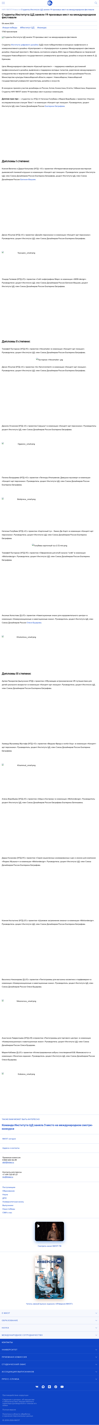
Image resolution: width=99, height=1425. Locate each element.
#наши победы (9, 27)
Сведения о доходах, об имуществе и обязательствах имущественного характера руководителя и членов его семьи (19, 1402)
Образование (8, 1191)
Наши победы (8, 1209)
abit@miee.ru (8, 1162)
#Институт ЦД (27, 27)
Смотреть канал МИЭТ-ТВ (49, 1246)
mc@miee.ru (7, 1177)
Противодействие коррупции (15, 1395)
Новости (16, 9)
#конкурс (42, 27)
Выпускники (7, 1205)
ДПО (4, 1198)
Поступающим (8, 1187)
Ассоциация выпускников (18, 1372)
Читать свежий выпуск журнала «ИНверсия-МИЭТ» (49, 1304)
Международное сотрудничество (22, 1335)
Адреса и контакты (10, 1148)
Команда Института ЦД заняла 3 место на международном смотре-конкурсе (47, 1126)
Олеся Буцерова (34, 622)
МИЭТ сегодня (9, 1139)
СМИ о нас (7, 1212)
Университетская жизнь (13, 1202)
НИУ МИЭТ (7, 9)
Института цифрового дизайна (25, 45)
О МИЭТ (6, 1313)
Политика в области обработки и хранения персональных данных (17, 1415)
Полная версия (9, 1410)
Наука (5, 1194)
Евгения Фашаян (28, 179)
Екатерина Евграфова (55, 106)
